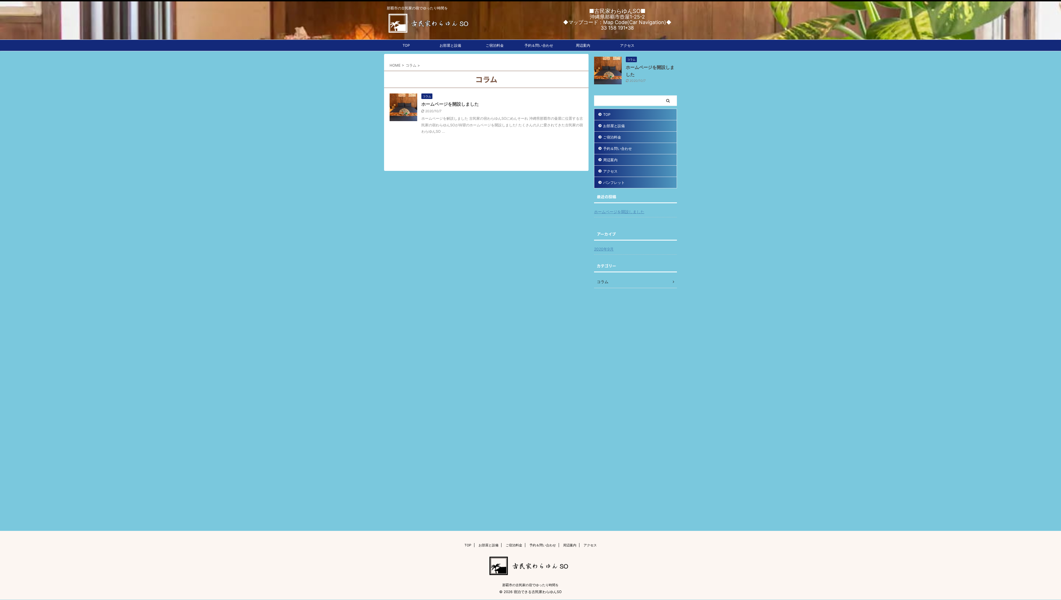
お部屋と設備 (450, 45)
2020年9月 (604, 249)
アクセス (627, 45)
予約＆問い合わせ (538, 45)
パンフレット (614, 182)
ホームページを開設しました (450, 104)
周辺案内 (583, 45)
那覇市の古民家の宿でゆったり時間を (530, 585)
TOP (406, 45)
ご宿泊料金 (495, 45)
